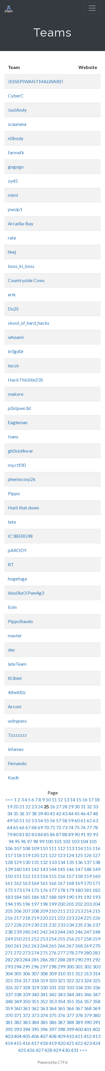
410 (70, 1036)
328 (26, 987)
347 (96, 994)
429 (57, 1050)
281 (96, 952)
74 (71, 827)
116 (96, 848)
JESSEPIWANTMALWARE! (35, 81)
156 (61, 876)
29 (71, 806)
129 (18, 862)
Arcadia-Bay (20, 223)
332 (61, 987)
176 (44, 890)
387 (61, 1022)
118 (18, 855)
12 (60, 799)
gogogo (16, 166)
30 (77, 806)
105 (93, 841)
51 (21, 820)
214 (88, 911)
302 (88, 966)
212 (70, 911)
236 (88, 924)
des (11, 649)
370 (9, 1015)
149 (96, 869)
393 (18, 1029)
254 (53, 938)
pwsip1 (15, 209)
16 (85, 799)
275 (44, 952)
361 (26, 1008)
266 (61, 945)
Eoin (12, 607)
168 (70, 883)
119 (26, 855)
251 (26, 938)
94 (11, 841)
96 (23, 841)
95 (17, 841)
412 (88, 1036)
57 (58, 820)
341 (44, 994)
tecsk (13, 365)
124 (70, 855)
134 (61, 862)
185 (26, 897)
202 (79, 904)
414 (9, 1043)
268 (79, 945)
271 (9, 952)
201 (70, 904)
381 (9, 1022)
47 (89, 813)
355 (70, 1001)
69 (40, 827)
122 (53, 855)
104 (84, 841)
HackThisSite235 (25, 379)
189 (61, 897)
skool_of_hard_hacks (28, 323)
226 (96, 918)
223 (70, 918)
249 (9, 938)
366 (70, 1008)
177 (53, 890)
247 (88, 931)
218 (26, 918)
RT (11, 564)
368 (88, 1008)
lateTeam (17, 664)
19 (9, 806)
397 (53, 1029)
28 (64, 806)
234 (70, 924)
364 (53, 1008)
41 (52, 813)
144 (53, 869)
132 (44, 862)
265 (53, 945)
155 (53, 876)
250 (18, 938)
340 (35, 994)
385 (44, 1022)
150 (9, 876)
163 (26, 883)
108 (26, 848)
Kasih (13, 777)
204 (96, 904)
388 (70, 1022)
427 (39, 1050)
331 (53, 987)
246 (79, 931)
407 (44, 1036)
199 (53, 904)
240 (26, 931)
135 (70, 862)
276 (53, 952)
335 (88, 987)
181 (88, 890)
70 (46, 827)
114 (79, 848)
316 (18, 980)
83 (34, 834)
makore (15, 394)
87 (58, 834)
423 (88, 1043)
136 (79, 862)
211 (61, 911)
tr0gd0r (16, 351)
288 (61, 959)
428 (48, 1050)
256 (70, 938)
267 (70, 945)
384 (35, 1022)
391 (96, 1022)
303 (96, 966)
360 (18, 1008)
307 (35, 973)
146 (70, 869)
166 (53, 883)
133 (53, 862)
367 (79, 1008)
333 (70, 987)
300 (70, 966)
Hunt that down (23, 507)
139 (9, 869)
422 (79, 1043)
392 (9, 1029)
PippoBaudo (20, 621)
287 (53, 959)
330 (44, 987)
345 (79, 994)
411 (79, 1036)
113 (70, 848)
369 (96, 1008)
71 (52, 827)
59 (71, 820)
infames (16, 749)
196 (26, 904)
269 (88, 945)
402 (96, 1029)
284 (26, 959)
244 (61, 931)
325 (96, 980)
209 (44, 911)
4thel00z (17, 692)
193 (96, 897)
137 (88, 862)
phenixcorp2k (22, 479)
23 (34, 806)
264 (44, 945)
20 (15, 806)
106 (9, 848)
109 (35, 848)
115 (88, 848)
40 (46, 813)
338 (18, 994)
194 (9, 904)
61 (83, 820)
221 (53, 918)
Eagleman (17, 422)
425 (22, 1050)
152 (26, 876)
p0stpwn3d (19, 408)
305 (18, 973)
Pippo (14, 493)
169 (79, 883)
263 (35, 945)
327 (18, 987)
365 (61, 1008)
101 (58, 841)
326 (9, 987)
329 (35, 987)
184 (18, 897)
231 (44, 924)
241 (35, 931)
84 (40, 834)
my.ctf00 (17, 465)
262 (26, 945)
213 (79, 911)
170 (88, 883)
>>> (83, 1050)
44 (71, 813)
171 (96, 883)
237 (96, 924)
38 (34, 813)
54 (40, 820)
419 (53, 1043)
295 (26, 966)
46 (83, 813)
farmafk (16, 152)
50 (15, 820)
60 (77, 820)
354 (61, 1001)
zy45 (13, 181)
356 (79, 1001)
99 (41, 841)
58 (64, 820)
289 (70, 959)
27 (58, 806)
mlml (13, 195)
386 (53, 1022)
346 (88, 994)
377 (70, 1015)
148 (88, 869)
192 (88, 897)
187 (44, 897)
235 (79, 924)
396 (44, 1029)
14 (72, 799)
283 (18, 959)
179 (70, 890)
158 (79, 876)
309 (53, 973)
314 (96, 973)
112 (61, 848)
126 (88, 855)
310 (61, 973)
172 (9, 890)
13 (66, 799)
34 (9, 813)
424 (96, 1043)
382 (18, 1022)
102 (67, 841)
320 (53, 980)
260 (9, 945)
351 (35, 1001)
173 (18, 890)
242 (44, 931)
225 (88, 918)
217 (18, 918)
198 (44, 904)
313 (88, 973)
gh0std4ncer (20, 450)
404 (18, 1036)
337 (9, 994)
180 (79, 890)
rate (12, 237)
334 (79, 987)
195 (18, 904)
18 (97, 799)
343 (61, 994)
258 (88, 938)
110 (44, 848)
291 (88, 959)
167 (61, 883)
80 (15, 834)
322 (70, 980)
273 (26, 952)
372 (26, 1015)
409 (61, 1036)
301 (79, 966)
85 (46, 834)
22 (28, 806)
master (15, 635)
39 (40, 813)
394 (26, 1029)
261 (18, 945)
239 (18, 931)
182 (96, 890)
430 (66, 1050)
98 (35, 841)
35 (15, 813)
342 (53, 994)
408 (53, 1036)
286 (44, 959)
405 (26, 1036)
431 (74, 1050)
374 (44, 1015)
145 (61, 869)
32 (89, 806)
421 (70, 1043)
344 (70, 994)
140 (18, 869)
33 (95, 806)
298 (53, 966)
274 (35, 952)
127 (96, 855)
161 (9, 883)
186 (35, 897)
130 (26, 862)
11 (54, 799)
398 (61, 1029)
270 (96, 945)
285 (35, 959)
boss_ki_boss (21, 266)
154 (44, 876)
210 (53, 911)
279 (79, 952)
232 (53, 924)
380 (96, 1015)
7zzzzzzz (17, 735)
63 (95, 820)
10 (48, 799)
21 (21, 806)
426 (31, 1050)
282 (9, 959)
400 (79, 1029)
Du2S (13, 308)
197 (35, 904)
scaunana (17, 124)
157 (70, 876)
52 (28, 820)
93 (95, 834)
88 (64, 834)
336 (96, 987)
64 (9, 827)
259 (96, 938)
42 (58, 813)
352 (44, 1001)
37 (28, 813)
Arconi (14, 706)
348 (9, 1001)
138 (96, 862)
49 (9, 820)
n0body (15, 138)
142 (35, 869)
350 (26, 1001)
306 (26, 973)
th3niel (15, 678)
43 (64, 813)
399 (70, 1029)
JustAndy (17, 109)
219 (35, 918)
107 (18, 848)
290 (79, 959)
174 (26, 890)
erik (12, 294)
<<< (9, 799)
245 (70, 931)
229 (26, 924)
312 (79, 973)
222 (61, 918)
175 (35, 890)
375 (53, 1015)
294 (18, 966)
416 (26, 1043)
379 (88, 1015)
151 (18, 876)
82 (28, 834)
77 (89, 827)
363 (44, 1008)
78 (95, 827)
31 (83, 806)
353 (53, 1001)
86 (52, 834)
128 (9, 862)
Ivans (13, 436)
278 (70, 952)
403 (9, 1036)
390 (88, 1022)
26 (52, 806)
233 (61, 924)
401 (88, 1029)
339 (26, 994)
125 (79, 855)
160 (96, 876)
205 (9, 911)
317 (26, 980)
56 (52, 820)
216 (9, 918)
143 (44, 869)
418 (44, 1043)
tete (12, 521)
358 (96, 1001)
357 (88, 1001)
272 (18, 952)
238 (9, 931)
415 (18, 1043)
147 (79, 869)
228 (18, 924)
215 (96, 911)
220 (44, 918)
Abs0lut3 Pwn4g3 (26, 593)
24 (40, 806)
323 (79, 980)
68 (34, 827)
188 (53, 897)
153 (35, 876)
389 (79, 1022)
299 (61, 966)
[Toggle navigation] (92, 8)
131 (35, 862)
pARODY (17, 550)
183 (9, 897)
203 (88, 904)
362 (35, 1008)
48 (95, 813)
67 (28, 827)
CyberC (16, 95)
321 (61, 980)
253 (44, 938)
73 (64, 827)
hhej (12, 252)
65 (15, 827)
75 (77, 827)
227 (9, 924)
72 (58, 827)
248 (96, 931)
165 (44, 883)
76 (83, 827)
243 (53, 931)
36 (21, 813)
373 (35, 1015)
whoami (16, 337)
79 (9, 834)
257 (79, 938)
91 (83, 834)
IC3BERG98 (20, 536)
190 (70, 897)
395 (35, 1029)
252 (35, 938)
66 (21, 827)
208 (35, 911)
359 (9, 1008)
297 (44, 966)
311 (70, 973)
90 (77, 834)
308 (44, 973)
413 (96, 1036)
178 (61, 890)
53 (34, 820)
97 (29, 841)
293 (9, 966)
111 (53, 848)
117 (9, 855)
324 (88, 980)
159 (88, 876)
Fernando (17, 763)
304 (9, 973)
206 (18, 911)
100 (49, 841)
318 (35, 980)
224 (79, 918)
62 (89, 820)
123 (61, 855)
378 (79, 1015)
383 (26, 1022)
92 (89, 834)
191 (79, 897)
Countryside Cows (26, 280)
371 (18, 1015)
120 (35, 855)
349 (18, 1001)
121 (44, 855)
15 (78, 799)
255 (61, 938)
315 (9, 980)
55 (46, 820)
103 (75, 841)
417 (35, 1043)
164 (35, 883)
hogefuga (17, 578)
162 (18, 883)
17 (91, 799)
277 (61, 952)
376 (61, 1015)
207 (26, 911)
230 (35, 924)
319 (44, 980)
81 (21, 834)
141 (26, 869)
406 (35, 1036)
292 (96, 959)
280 (88, 952)
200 (61, 904)
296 (35, 966)
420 (61, 1043)
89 (71, 834)
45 (77, 813)
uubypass (17, 720)
